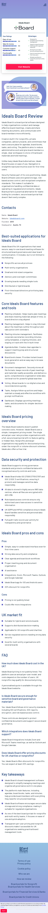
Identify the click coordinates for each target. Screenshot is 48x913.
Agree (4, 911)
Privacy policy (24, 863)
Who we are (24, 873)
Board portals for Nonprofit (24, 884)
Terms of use (24, 860)
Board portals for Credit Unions (24, 897)
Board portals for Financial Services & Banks (24, 891)
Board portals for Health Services (24, 886)
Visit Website (24, 67)
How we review (24, 878)
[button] (44, 5)
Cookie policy (24, 868)
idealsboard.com (17, 218)
